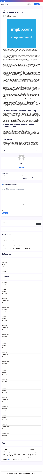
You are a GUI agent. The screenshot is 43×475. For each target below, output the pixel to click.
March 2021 (4, 419)
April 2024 (4, 345)
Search (3, 222)
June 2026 (4, 287)
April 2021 (4, 417)
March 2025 (4, 320)
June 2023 (4, 368)
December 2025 (5, 300)
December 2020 (5, 426)
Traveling (4, 271)
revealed (30, 455)
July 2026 (4, 284)
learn (36, 454)
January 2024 (4, 352)
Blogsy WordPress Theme (31, 473)
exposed (29, 452)
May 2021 (4, 415)
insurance (27, 454)
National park (10, 455)
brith (4, 452)
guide (24, 150)
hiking (15, 454)
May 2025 (4, 316)
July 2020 (4, 437)
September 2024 (5, 334)
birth (32, 450)
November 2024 (5, 329)
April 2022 (4, 390)
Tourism (24, 458)
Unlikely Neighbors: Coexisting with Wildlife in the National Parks (14, 240)
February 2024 (5, 350)
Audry (8, 15)
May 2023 (4, 370)
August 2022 (4, 381)
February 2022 (5, 395)
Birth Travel (4, 4)
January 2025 (4, 325)
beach (24, 450)
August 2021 (4, 408)
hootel (19, 454)
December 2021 (5, 399)
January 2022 (4, 397)
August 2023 (4, 363)
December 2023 (5, 354)
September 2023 (5, 361)
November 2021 (5, 401)
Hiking (3, 264)
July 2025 (4, 311)
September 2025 (5, 307)
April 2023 (4, 372)
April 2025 (4, 318)
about (5, 450)
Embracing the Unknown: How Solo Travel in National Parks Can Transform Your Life (18, 237)
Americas (15, 450)
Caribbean (19, 150)
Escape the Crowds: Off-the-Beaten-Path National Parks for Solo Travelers (16, 248)
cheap (12, 452)
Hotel (3, 266)
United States (5, 459)
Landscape (32, 454)
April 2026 (4, 291)
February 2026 (5, 296)
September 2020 (5, 433)
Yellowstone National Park (17, 459)
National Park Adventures (7, 269)
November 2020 (5, 428)
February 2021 (5, 422)
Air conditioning (9, 150)
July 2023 (4, 365)
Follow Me (21, 167)
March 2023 (4, 374)
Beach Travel (4, 262)
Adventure (4, 260)
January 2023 (4, 379)
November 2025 (5, 302)
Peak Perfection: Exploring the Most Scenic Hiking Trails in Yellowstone (15, 245)
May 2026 (4, 289)
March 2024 (4, 347)
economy (24, 452)
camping (8, 452)
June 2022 (4, 386)
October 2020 (5, 431)
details (21, 452)
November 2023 (5, 356)
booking (36, 450)
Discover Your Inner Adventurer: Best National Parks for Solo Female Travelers (17, 242)
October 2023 (5, 359)
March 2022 (4, 392)
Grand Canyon (5, 454)
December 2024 (5, 327)
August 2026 (4, 282)
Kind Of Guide (4, 177)
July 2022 (4, 383)
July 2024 (4, 338)
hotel (23, 454)
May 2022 (4, 388)
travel (29, 458)
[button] (29, 4)
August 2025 (4, 309)
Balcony (14, 150)
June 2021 (4, 413)
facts (33, 452)
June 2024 (4, 341)
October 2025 (5, 304)
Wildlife (10, 459)
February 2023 (5, 377)
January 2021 (4, 424)
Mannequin (28, 150)
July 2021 (4, 410)
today (20, 458)
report (22, 455)
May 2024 (4, 343)
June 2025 (4, 314)
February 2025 (5, 323)
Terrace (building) (34, 150)
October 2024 (5, 332)
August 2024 (4, 336)
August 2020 (4, 435)
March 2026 (4, 293)
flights (36, 452)
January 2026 (4, 298)
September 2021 (5, 406)
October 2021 (4, 404)
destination (17, 452)
